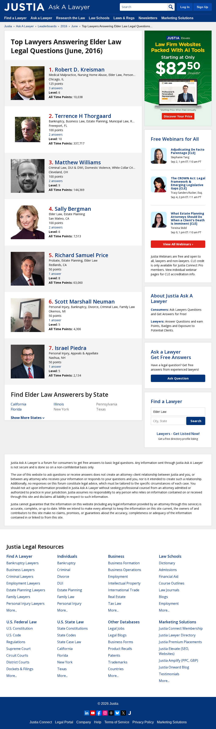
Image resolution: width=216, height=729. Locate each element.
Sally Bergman (73, 208)
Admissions (168, 569)
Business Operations (124, 569)
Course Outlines (171, 583)
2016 (64, 26)
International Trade (123, 590)
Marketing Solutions (177, 18)
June (74, 26)
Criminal (63, 569)
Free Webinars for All (175, 139)
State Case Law (69, 642)
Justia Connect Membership (181, 628)
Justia (8, 26)
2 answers (56, 134)
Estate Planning (69, 590)
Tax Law (114, 603)
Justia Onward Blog (174, 667)
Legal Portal (64, 722)
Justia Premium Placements (180, 642)
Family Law (65, 596)
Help (97, 722)
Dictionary (167, 563)
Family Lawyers (18, 596)
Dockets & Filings (19, 669)
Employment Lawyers (23, 583)
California (18, 404)
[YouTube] (92, 713)
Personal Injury (69, 603)
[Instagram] (105, 713)
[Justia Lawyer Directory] (129, 713)
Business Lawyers (20, 569)
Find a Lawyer (15, 18)
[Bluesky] (117, 713)
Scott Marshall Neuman (85, 301)
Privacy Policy (143, 722)
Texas (62, 669)
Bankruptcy (66, 563)
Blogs (163, 596)
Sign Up (202, 7)
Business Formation (124, 563)
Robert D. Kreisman (80, 69)
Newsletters (148, 18)
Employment (118, 576)
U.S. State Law (70, 621)
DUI (60, 583)
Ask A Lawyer (25, 26)
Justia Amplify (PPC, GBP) (178, 660)
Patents (114, 655)
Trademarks (117, 662)
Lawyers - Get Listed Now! (178, 433)
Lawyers (157, 321)
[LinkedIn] (86, 713)
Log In (185, 7)
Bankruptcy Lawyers (22, 563)
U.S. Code (13, 635)
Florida (16, 409)
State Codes (66, 635)
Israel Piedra (70, 347)
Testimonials (169, 674)
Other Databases (124, 621)
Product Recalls (120, 648)
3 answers (56, 88)
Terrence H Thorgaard (83, 115)
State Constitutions (72, 628)
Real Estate (117, 596)
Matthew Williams (78, 162)
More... (11, 610)
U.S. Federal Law (21, 621)
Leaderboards (47, 26)
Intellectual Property (124, 583)
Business (116, 556)
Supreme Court (18, 648)
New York (65, 662)
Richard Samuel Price (81, 255)
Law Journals (169, 590)
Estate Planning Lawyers (25, 590)
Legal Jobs (116, 628)
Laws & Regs (124, 18)
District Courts (17, 662)
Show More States (26, 417)
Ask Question (178, 378)
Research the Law (70, 18)
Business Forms (120, 642)
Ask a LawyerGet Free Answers (171, 354)
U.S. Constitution (19, 628)
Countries (116, 669)
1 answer (55, 274)
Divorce (63, 576)
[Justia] (24, 7)
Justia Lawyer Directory (177, 635)
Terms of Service (116, 722)
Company (83, 722)
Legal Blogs (117, 635)
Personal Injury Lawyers (25, 603)
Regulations (15, 642)
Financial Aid (168, 576)
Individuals (67, 556)
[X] (123, 713)
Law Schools (99, 18)
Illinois (59, 404)
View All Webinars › (178, 244)
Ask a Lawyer (42, 18)
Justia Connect (41, 722)
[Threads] (111, 713)
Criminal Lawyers (19, 576)
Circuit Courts (17, 655)
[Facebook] (98, 713)
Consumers (159, 310)
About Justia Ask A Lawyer (172, 298)
